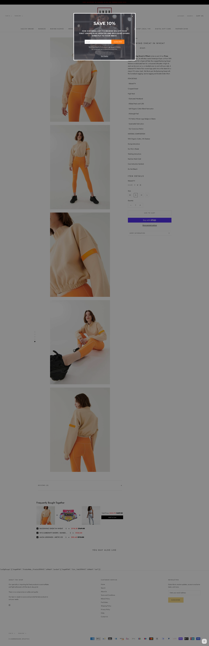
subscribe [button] (118, 42)
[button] (132, 16)
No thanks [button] (104, 56)
